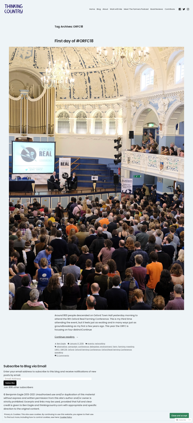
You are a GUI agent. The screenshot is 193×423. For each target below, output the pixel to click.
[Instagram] (187, 9)
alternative (62, 346)
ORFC (57, 349)
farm (115, 346)
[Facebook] (180, 9)
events (91, 343)
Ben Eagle (61, 343)
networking (100, 343)
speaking (59, 352)
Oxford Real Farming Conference (116, 349)
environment (106, 346)
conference (83, 346)
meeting (130, 346)
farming (121, 346)
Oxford (71, 349)
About (105, 9)
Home (92, 9)
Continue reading (65, 337)
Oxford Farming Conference (88, 349)
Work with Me (116, 9)
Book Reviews (156, 9)
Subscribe (10, 383)
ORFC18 (63, 349)
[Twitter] (184, 9)
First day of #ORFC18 (74, 41)
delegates (94, 346)
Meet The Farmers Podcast (136, 9)
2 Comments (63, 355)
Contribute (170, 9)
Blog (99, 9)
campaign (72, 346)
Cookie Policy (66, 417)
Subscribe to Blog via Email (25, 366)
